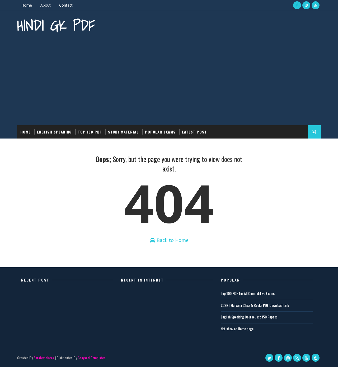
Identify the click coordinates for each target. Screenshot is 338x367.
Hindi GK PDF (56, 25)
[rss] (297, 358)
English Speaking (54, 132)
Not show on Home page (237, 328)
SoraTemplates (44, 357)
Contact (66, 5)
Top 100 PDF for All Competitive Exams (248, 293)
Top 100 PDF (90, 132)
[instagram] (306, 5)
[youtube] (316, 5)
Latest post (194, 132)
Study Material (123, 132)
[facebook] (297, 5)
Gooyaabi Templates (91, 357)
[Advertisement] (169, 80)
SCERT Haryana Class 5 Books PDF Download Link (255, 305)
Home (26, 5)
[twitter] (269, 358)
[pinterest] (316, 358)
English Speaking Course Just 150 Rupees (249, 317)
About (45, 5)
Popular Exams (160, 132)
